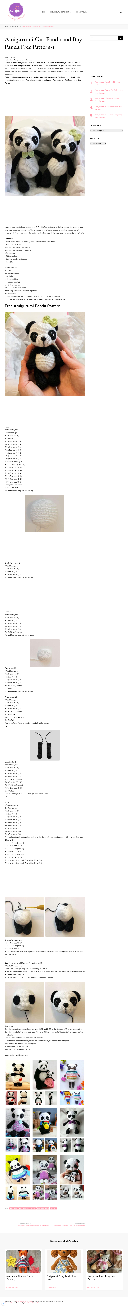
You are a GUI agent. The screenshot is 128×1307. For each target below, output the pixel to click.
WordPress (27, 1303)
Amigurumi (52, 77)
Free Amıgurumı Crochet (59, 12)
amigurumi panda (43, 1208)
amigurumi (13, 1208)
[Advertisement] (45, 101)
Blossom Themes (10, 1303)
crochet (53, 1208)
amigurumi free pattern (53, 80)
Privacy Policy (81, 12)
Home (43, 12)
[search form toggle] (121, 12)
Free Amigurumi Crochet (24, 1301)
